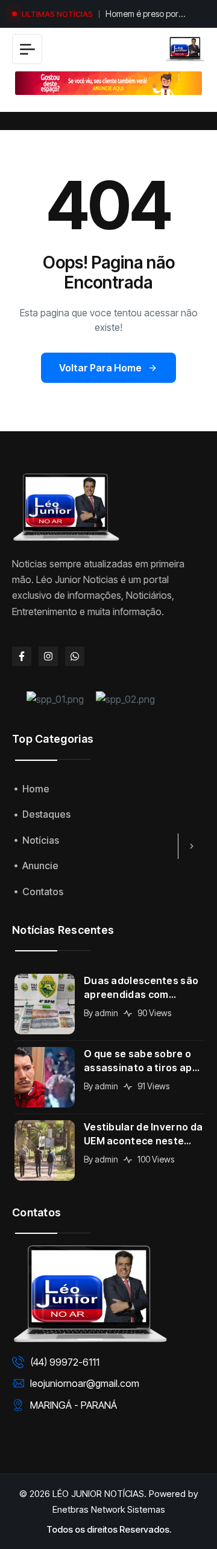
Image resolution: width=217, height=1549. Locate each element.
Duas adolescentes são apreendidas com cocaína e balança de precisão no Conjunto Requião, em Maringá (141, 988)
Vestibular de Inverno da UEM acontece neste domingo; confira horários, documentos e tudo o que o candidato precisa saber (143, 1134)
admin (106, 1013)
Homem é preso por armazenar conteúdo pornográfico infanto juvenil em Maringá (145, 15)
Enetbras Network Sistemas (108, 1509)
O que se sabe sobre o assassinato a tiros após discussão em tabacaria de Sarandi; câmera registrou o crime (144, 1061)
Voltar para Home (100, 368)
